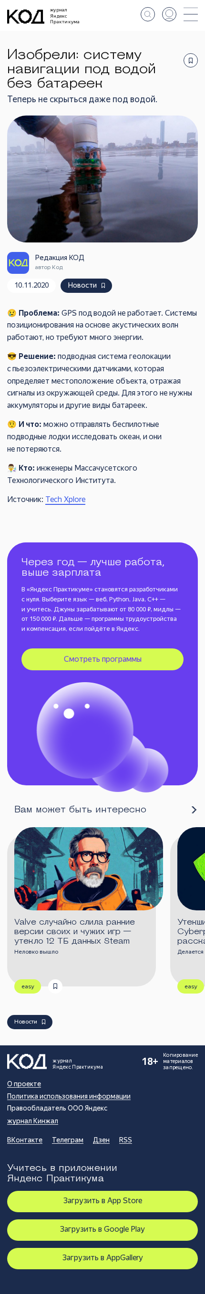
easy (27, 986)
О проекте (24, 1084)
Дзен (101, 1140)
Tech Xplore (65, 499)
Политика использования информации (69, 1096)
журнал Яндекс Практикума (65, 15)
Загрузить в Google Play (102, 1229)
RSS (125, 1140)
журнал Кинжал (32, 1121)
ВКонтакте (24, 1140)
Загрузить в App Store (102, 1200)
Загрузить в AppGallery (102, 1257)
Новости (82, 285)
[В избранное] (191, 60)
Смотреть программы (103, 659)
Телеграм (67, 1140)
